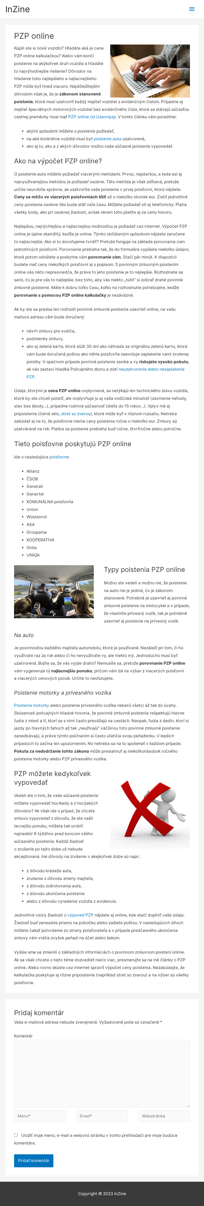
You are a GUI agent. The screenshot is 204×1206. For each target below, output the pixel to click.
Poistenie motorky (31, 705)
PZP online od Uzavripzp (92, 116)
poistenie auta (107, 138)
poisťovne (59, 456)
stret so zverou (75, 413)
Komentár (23, 1035)
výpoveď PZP (80, 915)
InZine (17, 9)
